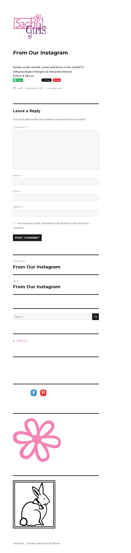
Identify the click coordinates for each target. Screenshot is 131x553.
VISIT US (21, 340)
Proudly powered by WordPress (43, 543)
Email (17, 191)
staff (20, 88)
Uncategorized (54, 88)
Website (18, 207)
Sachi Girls (18, 543)
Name (17, 175)
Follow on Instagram (58, 367)
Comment (20, 127)
